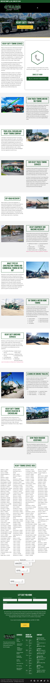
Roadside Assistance (19, 656)
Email (19, 597)
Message (5, 602)
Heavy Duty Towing (18, 640)
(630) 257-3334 (17, 1)
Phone (34, 597)
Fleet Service (20, 663)
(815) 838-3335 (41, 653)
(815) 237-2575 (17, 3)
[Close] (29, 563)
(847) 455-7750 (41, 662)
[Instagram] (37, 680)
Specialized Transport (19, 669)
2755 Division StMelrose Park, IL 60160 (41, 659)
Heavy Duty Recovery (19, 644)
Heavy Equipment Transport (19, 649)
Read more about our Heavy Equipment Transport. (37, 251)
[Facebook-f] (31, 680)
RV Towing (19, 665)
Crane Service (18, 660)
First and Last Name (7, 597)
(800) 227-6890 (37, 74)
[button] (23, 567)
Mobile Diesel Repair (20, 653)
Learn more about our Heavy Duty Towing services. (12, 361)
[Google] (34, 680)
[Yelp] (47, 680)
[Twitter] (41, 680)
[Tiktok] (44, 680)
